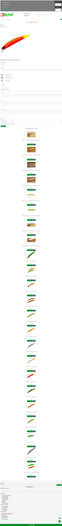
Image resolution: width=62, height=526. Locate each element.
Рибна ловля (9, 19)
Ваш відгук (2, 109)
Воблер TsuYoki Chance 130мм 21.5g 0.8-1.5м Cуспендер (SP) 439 (31, 245)
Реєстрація (56, 9)
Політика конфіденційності (6, 495)
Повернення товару (5, 499)
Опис (2, 83)
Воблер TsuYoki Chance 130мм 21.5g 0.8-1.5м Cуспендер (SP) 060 (31, 200)
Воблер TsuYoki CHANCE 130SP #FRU (31, 381)
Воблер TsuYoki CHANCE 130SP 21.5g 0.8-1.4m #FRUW (31, 472)
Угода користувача (5, 496)
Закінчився (30, 144)
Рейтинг (2, 118)
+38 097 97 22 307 (26, 15)
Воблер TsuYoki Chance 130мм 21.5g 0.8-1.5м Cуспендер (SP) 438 (31, 185)
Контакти (4, 7)
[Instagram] (2, 489)
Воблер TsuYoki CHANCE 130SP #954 (31, 366)
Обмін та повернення (6, 4)
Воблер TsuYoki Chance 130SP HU (31, 457)
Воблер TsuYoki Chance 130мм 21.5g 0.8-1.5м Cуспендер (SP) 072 (31, 170)
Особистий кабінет (5, 506)
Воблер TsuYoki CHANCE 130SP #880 (31, 351)
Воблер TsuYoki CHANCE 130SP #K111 (31, 411)
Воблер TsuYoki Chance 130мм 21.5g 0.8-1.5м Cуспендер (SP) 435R (31, 230)
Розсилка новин (4, 510)
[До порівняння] (35, 144)
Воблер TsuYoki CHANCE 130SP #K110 (31, 396)
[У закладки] (33, 144)
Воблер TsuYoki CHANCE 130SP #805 (31, 321)
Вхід (55, 10)
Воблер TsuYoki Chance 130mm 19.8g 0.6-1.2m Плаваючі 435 (31, 140)
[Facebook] (0, 489)
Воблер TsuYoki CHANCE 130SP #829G (31, 336)
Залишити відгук (3, 64)
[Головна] (0, 23)
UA (51, 10)
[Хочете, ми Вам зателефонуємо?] (59, 521)
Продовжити (3, 126)
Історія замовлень (5, 507)
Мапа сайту (4, 500)
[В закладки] (0, 72)
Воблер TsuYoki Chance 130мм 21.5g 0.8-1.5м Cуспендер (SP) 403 (31, 215)
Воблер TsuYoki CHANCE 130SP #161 (31, 291)
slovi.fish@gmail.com (25, 12)
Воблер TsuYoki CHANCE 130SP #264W (31, 306)
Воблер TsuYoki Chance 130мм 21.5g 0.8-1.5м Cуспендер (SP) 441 (31, 155)
